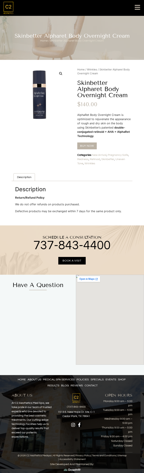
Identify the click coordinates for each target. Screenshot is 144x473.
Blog (65, 385)
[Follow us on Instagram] (73, 425)
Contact (91, 385)
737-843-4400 (72, 245)
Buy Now (87, 145)
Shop (122, 379)
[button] (61, 73)
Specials (97, 379)
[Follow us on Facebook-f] (79, 425)
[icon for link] (137, 7)
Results (53, 385)
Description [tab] (24, 177)
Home (81, 69)
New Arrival (99, 155)
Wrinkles (92, 69)
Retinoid (95, 159)
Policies (83, 379)
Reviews (77, 385)
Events (111, 379)
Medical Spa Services (59, 379)
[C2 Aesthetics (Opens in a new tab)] (16, 8)
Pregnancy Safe (118, 155)
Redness (83, 159)
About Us (34, 379)
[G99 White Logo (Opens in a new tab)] (72, 469)
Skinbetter (107, 159)
